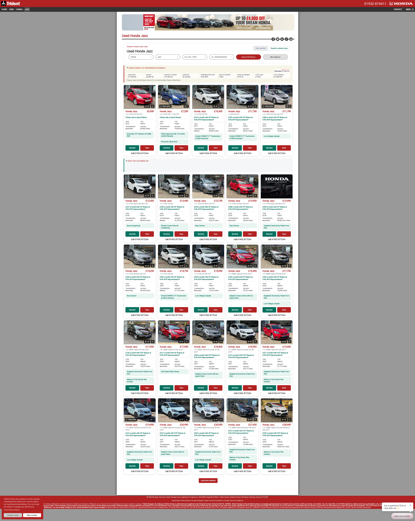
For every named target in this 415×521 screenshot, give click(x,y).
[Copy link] (286, 39)
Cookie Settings (197, 501)
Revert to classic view (279, 48)
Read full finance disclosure (361, 507)
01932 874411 (375, 4)
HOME (4, 9)
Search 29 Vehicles (248, 57)
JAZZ (27, 9)
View (147, 148)
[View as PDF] (291, 39)
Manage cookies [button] (13, 515)
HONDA (19, 9)
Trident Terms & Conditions (213, 501)
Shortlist (132, 148)
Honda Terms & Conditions (233, 501)
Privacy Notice (186, 501)
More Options (275, 57)
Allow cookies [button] (32, 515)
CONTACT (398, 9)
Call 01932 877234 (139, 153)
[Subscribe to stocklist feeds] (282, 39)
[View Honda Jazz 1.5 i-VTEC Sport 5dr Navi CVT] (277, 186)
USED (11, 9)
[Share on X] (277, 39)
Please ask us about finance (136, 117)
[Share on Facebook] (273, 39)
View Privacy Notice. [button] (12, 510)
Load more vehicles (208, 480)
